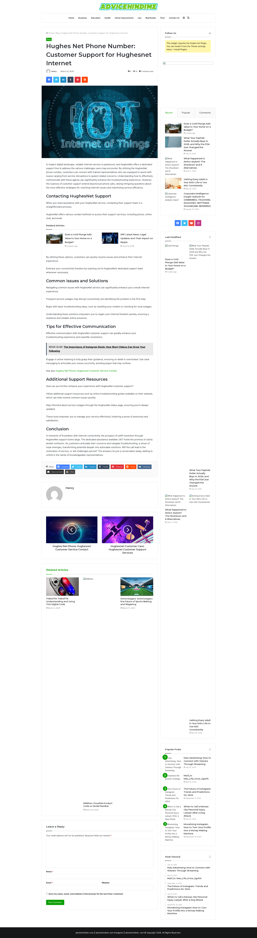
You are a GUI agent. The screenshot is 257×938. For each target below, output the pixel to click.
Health (108, 18)
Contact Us (174, 18)
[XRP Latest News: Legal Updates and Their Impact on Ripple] (110, 238)
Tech (162, 18)
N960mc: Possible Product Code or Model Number (97, 804)
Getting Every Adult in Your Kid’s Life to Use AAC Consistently (196, 182)
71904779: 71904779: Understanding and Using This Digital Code (60, 601)
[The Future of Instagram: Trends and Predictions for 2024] (173, 795)
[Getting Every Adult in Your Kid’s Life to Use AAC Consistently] (173, 183)
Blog (58, 33)
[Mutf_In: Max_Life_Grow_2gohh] (173, 779)
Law (139, 18)
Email (49, 882)
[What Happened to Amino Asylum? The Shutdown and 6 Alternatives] (173, 166)
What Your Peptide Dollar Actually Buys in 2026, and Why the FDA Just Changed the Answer (197, 144)
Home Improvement (124, 18)
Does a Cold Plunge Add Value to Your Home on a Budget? (78, 238)
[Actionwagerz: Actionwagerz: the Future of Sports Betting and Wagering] (136, 586)
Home (71, 18)
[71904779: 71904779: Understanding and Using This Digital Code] (62, 586)
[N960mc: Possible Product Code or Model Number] (99, 688)
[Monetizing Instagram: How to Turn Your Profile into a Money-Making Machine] (173, 832)
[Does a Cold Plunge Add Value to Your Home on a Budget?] (54, 238)
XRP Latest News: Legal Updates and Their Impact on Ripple (136, 238)
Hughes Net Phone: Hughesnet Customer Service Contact (86, 370)
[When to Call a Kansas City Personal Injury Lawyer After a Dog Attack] (173, 813)
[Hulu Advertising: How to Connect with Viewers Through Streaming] (173, 764)
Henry (54, 71)
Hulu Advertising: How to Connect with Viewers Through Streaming (197, 761)
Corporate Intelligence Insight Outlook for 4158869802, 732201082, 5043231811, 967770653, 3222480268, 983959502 (197, 199)
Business (82, 18)
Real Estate (151, 18)
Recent (169, 112)
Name (49, 871)
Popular (186, 112)
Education (95, 18)
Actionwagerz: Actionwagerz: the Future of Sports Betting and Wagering (136, 601)
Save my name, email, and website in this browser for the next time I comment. (86, 894)
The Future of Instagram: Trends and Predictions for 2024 (197, 792)
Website (105, 882)
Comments (205, 112)
